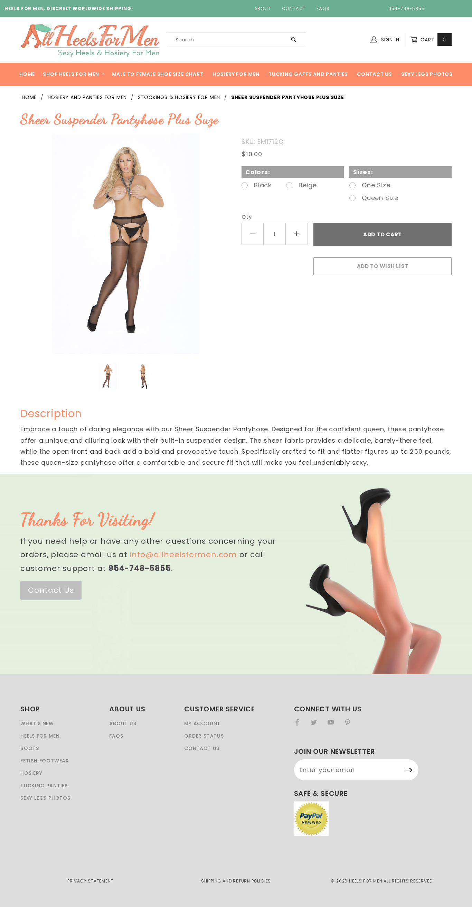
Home (27, 74)
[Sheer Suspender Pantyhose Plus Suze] (125, 247)
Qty (247, 216)
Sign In (389, 39)
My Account (202, 723)
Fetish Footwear (44, 760)
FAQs (323, 8)
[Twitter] (317, 725)
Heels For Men (39, 735)
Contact (294, 8)
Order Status (204, 735)
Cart (432, 39)
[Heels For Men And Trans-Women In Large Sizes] (90, 39)
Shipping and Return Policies (236, 881)
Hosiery (31, 773)
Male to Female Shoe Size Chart (158, 74)
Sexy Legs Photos (427, 74)
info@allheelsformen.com (183, 554)
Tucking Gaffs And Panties (308, 74)
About (262, 8)
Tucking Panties (44, 785)
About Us (122, 723)
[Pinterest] (350, 725)
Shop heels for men (71, 74)
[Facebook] (300, 725)
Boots (29, 748)
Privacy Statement (90, 881)
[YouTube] (334, 725)
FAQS (116, 735)
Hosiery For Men (236, 74)
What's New (37, 723)
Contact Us (374, 74)
